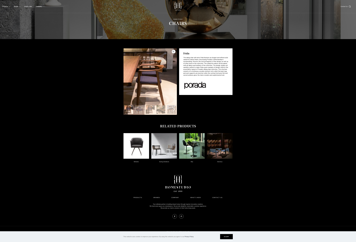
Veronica (219, 162)
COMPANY (175, 197)
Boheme (136, 162)
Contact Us (344, 6)
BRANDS (157, 197)
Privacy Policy (189, 237)
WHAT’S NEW (195, 197)
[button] (173, 51)
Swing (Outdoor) (164, 162)
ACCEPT (226, 237)
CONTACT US (217, 197)
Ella (192, 162)
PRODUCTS (138, 197)
